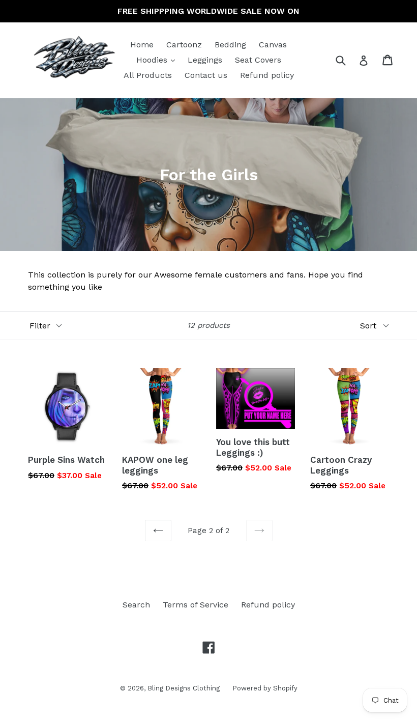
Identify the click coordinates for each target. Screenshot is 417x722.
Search (136, 604)
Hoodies (158, 59)
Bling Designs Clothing (183, 688)
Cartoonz (184, 44)
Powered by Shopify (264, 688)
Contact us (206, 75)
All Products (148, 75)
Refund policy (267, 75)
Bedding (230, 44)
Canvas (273, 44)
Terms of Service (195, 604)
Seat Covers (258, 60)
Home (142, 44)
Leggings (205, 60)
